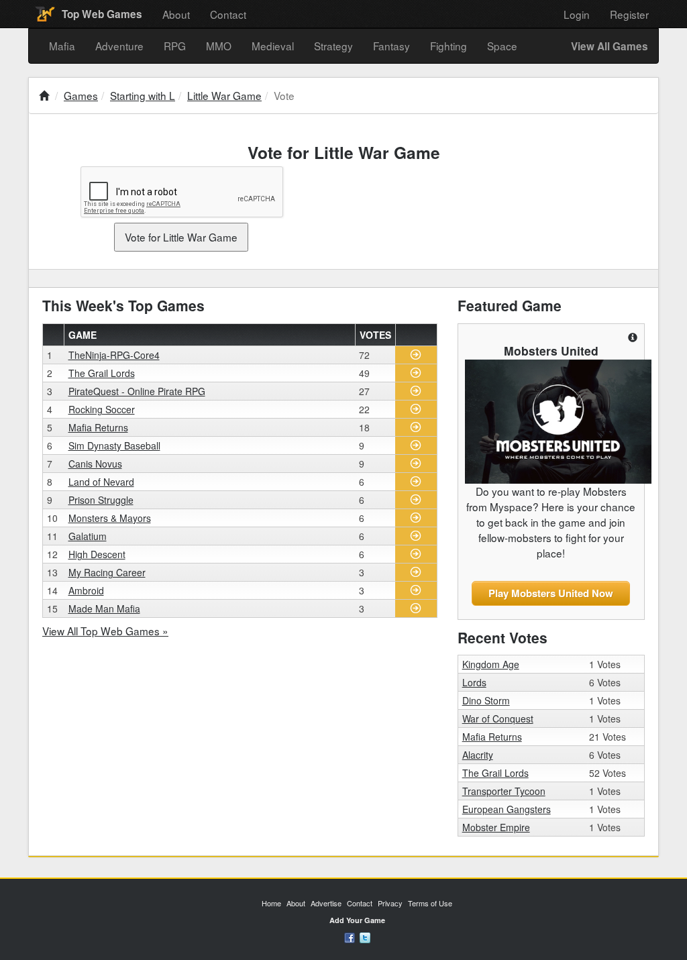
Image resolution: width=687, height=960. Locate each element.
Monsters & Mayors (109, 518)
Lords (474, 682)
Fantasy (391, 45)
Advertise (326, 903)
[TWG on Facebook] (349, 936)
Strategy (333, 45)
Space (502, 45)
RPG (175, 45)
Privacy (390, 903)
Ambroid (86, 590)
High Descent (96, 554)
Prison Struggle (101, 499)
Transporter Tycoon (503, 791)
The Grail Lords (101, 373)
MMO (218, 45)
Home (271, 903)
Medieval (273, 45)
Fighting (448, 45)
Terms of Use (430, 903)
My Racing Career (107, 572)
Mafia (62, 45)
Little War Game (224, 95)
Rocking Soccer (101, 409)
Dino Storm (486, 700)
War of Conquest (497, 718)
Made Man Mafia (104, 608)
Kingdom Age (490, 664)
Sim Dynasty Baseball (114, 445)
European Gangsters (506, 809)
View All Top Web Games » (105, 630)
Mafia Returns (98, 427)
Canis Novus (95, 463)
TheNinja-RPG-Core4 (114, 355)
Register (629, 14)
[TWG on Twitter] (365, 936)
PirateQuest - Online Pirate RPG (136, 391)
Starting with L (142, 95)
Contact (228, 14)
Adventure (119, 45)
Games (81, 95)
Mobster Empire (496, 827)
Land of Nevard (101, 481)
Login (577, 14)
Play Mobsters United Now (550, 593)
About (176, 14)
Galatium (87, 536)
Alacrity (477, 754)
